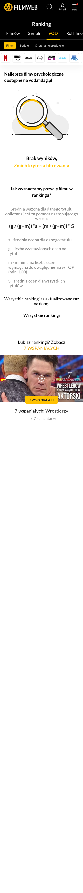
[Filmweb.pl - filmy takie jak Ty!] (20, 7)
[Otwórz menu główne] (75, 7)
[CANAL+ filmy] (28, 57)
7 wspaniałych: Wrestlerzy (41, 411)
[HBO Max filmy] (17, 57)
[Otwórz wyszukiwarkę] (50, 7)
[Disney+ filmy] (40, 57)
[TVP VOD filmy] (74, 57)
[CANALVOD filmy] (51, 57)
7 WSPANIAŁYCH (41, 348)
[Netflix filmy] (5, 57)
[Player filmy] (62, 57)
